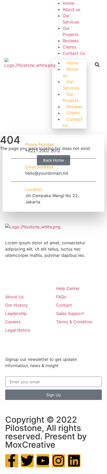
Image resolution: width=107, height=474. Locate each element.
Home (68, 3)
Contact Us (74, 53)
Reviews (71, 40)
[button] (97, 64)
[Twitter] (27, 460)
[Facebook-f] (11, 460)
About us (71, 9)
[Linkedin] (74, 460)
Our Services (71, 84)
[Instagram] (58, 460)
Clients (69, 47)
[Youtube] (42, 460)
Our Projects (71, 97)
